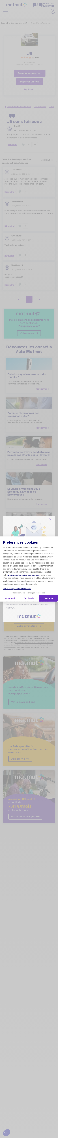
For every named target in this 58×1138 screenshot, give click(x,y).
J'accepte (48, 598)
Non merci (10, 598)
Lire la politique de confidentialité (17, 589)
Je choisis (29, 598)
